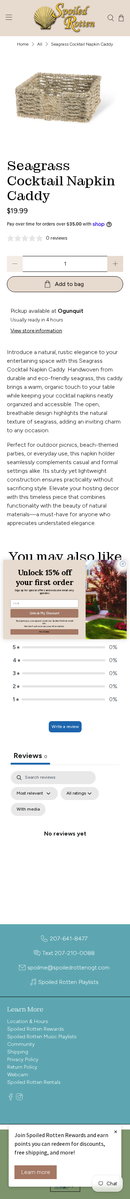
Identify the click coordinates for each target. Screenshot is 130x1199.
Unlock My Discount (44, 613)
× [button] (115, 1131)
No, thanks (44, 632)
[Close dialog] (122, 564)
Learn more (35, 1172)
